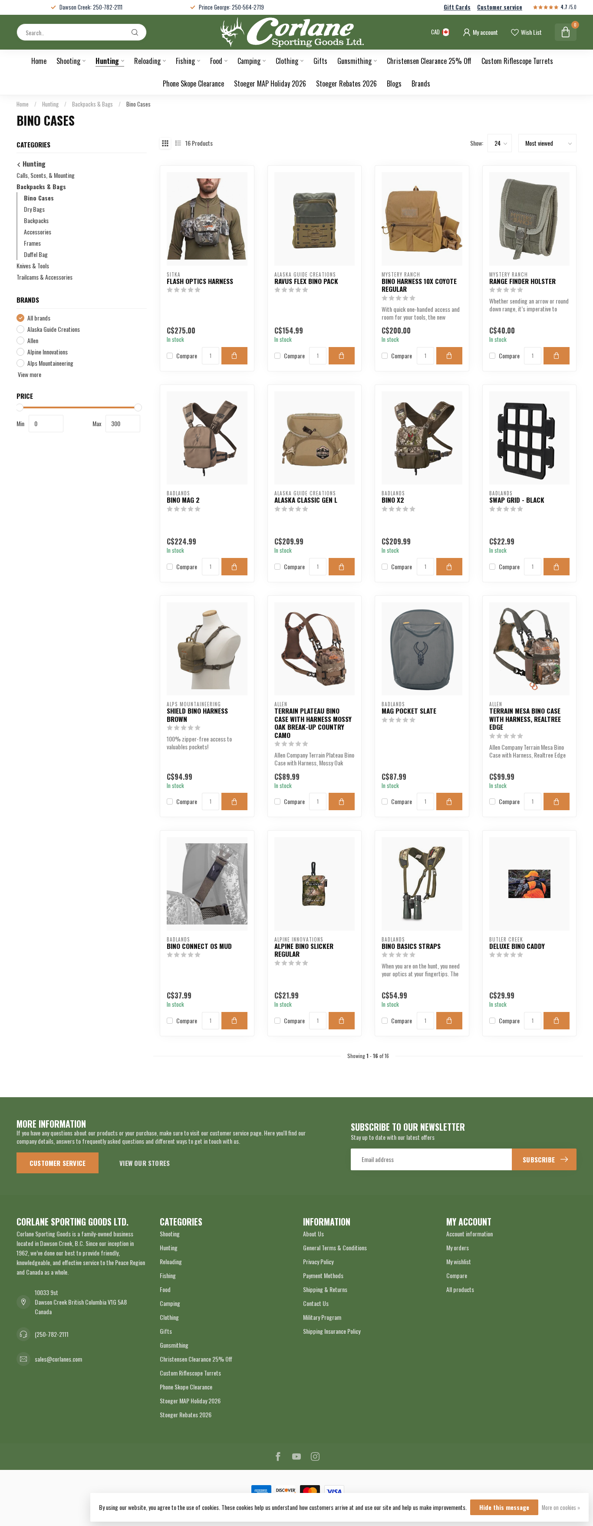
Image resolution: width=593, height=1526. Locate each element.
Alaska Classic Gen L (305, 500)
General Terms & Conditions (335, 1247)
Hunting (107, 61)
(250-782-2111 (52, 1334)
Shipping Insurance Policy (331, 1331)
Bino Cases (138, 104)
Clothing (287, 61)
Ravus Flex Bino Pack (306, 281)
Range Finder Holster (522, 281)
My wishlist (458, 1261)
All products (460, 1289)
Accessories (37, 232)
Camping (248, 61)
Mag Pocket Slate (409, 711)
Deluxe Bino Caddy (517, 946)
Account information (469, 1233)
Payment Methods (323, 1275)
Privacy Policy (318, 1261)
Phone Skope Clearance (193, 83)
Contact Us (316, 1303)
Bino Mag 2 (183, 500)
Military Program (322, 1317)
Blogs (394, 83)
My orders (457, 1247)
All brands (38, 318)
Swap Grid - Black (516, 500)
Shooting (68, 61)
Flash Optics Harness (200, 281)
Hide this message (504, 1507)
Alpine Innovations (47, 351)
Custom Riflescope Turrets (517, 61)
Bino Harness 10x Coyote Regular (419, 285)
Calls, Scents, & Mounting (45, 175)
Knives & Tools (32, 265)
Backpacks (36, 220)
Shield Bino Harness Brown (197, 715)
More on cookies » (561, 1507)
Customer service (499, 7)
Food (216, 61)
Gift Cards (457, 7)
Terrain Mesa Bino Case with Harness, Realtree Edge (525, 719)
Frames (32, 243)
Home (38, 61)
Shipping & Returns (325, 1289)
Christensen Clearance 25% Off (429, 61)
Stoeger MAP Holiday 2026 (270, 83)
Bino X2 (393, 500)
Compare (186, 355)
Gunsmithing (354, 61)
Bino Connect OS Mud (199, 946)
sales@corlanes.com (58, 1358)
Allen (32, 340)
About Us (313, 1233)
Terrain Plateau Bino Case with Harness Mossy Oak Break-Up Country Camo (313, 723)
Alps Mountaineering (50, 363)
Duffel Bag (36, 254)
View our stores (144, 1163)
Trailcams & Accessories (44, 277)
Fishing (185, 61)
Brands (421, 83)
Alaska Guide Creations (53, 329)
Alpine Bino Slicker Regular (303, 950)
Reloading (147, 61)
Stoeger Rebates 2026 (346, 83)
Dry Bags (34, 209)
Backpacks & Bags (92, 104)
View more (28, 374)
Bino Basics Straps (411, 946)
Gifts (320, 61)
